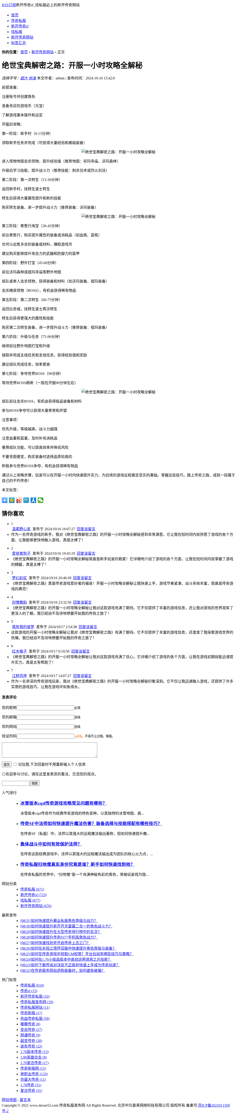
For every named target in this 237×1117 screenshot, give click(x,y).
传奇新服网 (33, 1068)
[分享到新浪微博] (19, 500)
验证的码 (9, 736)
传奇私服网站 (35, 1007)
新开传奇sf (19, 26)
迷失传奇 (31, 1046)
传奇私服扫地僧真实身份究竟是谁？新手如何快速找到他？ (77, 864)
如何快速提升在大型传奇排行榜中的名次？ (60, 932)
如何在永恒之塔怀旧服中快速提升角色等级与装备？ (68, 948)
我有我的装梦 (23, 627)
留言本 (25, 1100)
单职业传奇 (34, 1074)
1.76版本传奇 (34, 1052)
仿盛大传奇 (33, 1079)
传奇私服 (18, 21)
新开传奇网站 (22, 37)
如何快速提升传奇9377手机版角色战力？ (59, 937)
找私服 (16, 32)
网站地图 (9, 1100)
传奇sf (28, 991)
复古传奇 (31, 1091)
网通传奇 (30, 1035)
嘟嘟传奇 (30, 1024)
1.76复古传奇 (34, 1063)
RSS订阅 (9, 5)
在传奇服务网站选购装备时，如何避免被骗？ (62, 970)
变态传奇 (31, 1030)
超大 (24, 78)
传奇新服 (31, 1013)
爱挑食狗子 (21, 553)
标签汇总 (18, 43)
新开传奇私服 (35, 996)
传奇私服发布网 (36, 1002)
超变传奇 (31, 1041)
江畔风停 (19, 676)
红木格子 (19, 651)
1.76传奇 (30, 1085)
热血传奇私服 (35, 1019)
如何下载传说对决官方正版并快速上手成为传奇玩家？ (70, 965)
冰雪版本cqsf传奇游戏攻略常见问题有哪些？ (63, 803)
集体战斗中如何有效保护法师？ (51, 844)
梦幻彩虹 (19, 578)
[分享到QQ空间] (12, 500)
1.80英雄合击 (33, 1057)
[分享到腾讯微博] (26, 500)
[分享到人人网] (33, 500)
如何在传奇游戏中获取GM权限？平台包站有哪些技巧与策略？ (76, 954)
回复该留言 (86, 529)
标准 (32, 78)
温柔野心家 (21, 529)
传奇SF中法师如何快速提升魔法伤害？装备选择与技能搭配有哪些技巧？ (91, 823)
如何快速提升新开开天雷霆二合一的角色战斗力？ (66, 926)
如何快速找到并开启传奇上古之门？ (55, 943)
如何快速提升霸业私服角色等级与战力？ (59, 921)
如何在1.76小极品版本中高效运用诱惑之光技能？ (66, 959)
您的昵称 (9, 708)
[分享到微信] (41, 500)
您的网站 (9, 727)
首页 (15, 15)
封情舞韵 (19, 602)
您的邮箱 (9, 717)
